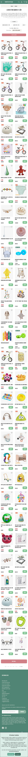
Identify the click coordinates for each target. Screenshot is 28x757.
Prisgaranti (4, 698)
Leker (16, 6)
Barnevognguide (5, 687)
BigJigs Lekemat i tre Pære (6, 177)
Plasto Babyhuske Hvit (5, 259)
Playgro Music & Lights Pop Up (7, 404)
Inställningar (11, 754)
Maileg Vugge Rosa (18, 465)
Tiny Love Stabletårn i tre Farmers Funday (20, 525)
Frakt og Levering (6, 682)
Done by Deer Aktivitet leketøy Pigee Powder (19, 445)
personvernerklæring (14, 751)
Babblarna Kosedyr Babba (20, 177)
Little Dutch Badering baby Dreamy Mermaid (20, 239)
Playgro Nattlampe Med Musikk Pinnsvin (6, 504)
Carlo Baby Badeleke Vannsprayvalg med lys (19, 116)
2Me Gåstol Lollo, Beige (19, 137)
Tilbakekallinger (5, 700)
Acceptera (17, 754)
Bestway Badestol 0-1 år (20, 404)
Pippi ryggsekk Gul (18, 485)
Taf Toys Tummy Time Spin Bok (21, 301)
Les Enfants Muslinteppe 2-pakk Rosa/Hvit (20, 546)
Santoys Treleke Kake (19, 609)
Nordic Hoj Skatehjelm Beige (6, 137)
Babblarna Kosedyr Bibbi (6, 280)
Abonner (22, 711)
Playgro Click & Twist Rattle (7, 465)
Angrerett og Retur (6, 685)
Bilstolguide (4, 680)
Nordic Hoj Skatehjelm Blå (6, 609)
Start (12, 6)
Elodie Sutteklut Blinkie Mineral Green (20, 95)
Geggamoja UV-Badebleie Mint (21, 197)
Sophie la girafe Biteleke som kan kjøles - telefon (7, 588)
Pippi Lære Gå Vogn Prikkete (6, 485)
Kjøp (25, 201)
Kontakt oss (4, 695)
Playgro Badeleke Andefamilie (21, 384)
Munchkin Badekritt (5, 343)
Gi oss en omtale (5, 684)
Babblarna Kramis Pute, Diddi (7, 384)
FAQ (3, 690)
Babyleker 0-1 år (6, 25)
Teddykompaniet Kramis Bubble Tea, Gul (20, 364)
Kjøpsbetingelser (6, 693)
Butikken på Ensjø (6, 688)
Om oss (3, 696)
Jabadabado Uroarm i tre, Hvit (7, 239)
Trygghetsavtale (5, 701)
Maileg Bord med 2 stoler (6, 649)
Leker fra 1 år (16, 25)
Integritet (4, 692)
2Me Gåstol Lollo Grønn (20, 567)
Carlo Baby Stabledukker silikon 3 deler (6, 629)
